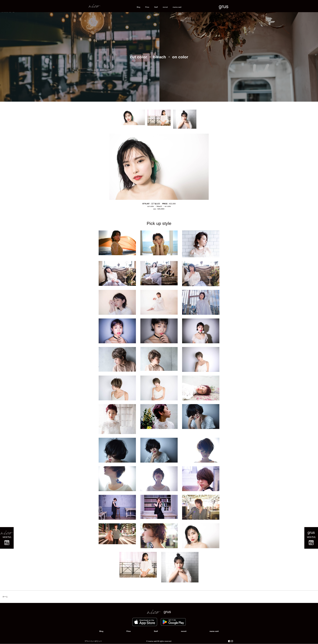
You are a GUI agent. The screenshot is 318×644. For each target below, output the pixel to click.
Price (147, 7)
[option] (133, 117)
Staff (156, 7)
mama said (177, 7)
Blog (138, 7)
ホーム (5, 597)
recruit (165, 7)
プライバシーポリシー (93, 641)
